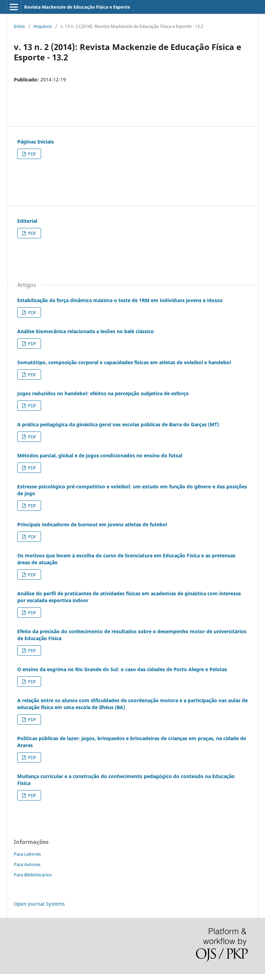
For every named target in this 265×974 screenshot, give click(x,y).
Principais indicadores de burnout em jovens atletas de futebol (92, 524)
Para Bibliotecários (33, 875)
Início (19, 26)
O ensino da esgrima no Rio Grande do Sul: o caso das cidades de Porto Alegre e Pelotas (122, 669)
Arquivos (42, 26)
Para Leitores (27, 854)
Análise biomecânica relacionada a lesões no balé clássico (85, 331)
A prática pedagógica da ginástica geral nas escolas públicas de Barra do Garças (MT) (118, 424)
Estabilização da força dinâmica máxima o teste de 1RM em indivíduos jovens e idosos (120, 300)
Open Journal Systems (39, 904)
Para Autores (27, 864)
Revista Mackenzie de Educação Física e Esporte (77, 7)
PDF (31, 154)
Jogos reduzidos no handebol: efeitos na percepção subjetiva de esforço (103, 393)
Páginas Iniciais (35, 141)
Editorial (27, 221)
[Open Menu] (14, 7)
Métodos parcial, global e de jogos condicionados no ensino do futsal (99, 455)
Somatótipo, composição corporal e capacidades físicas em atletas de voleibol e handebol (124, 362)
